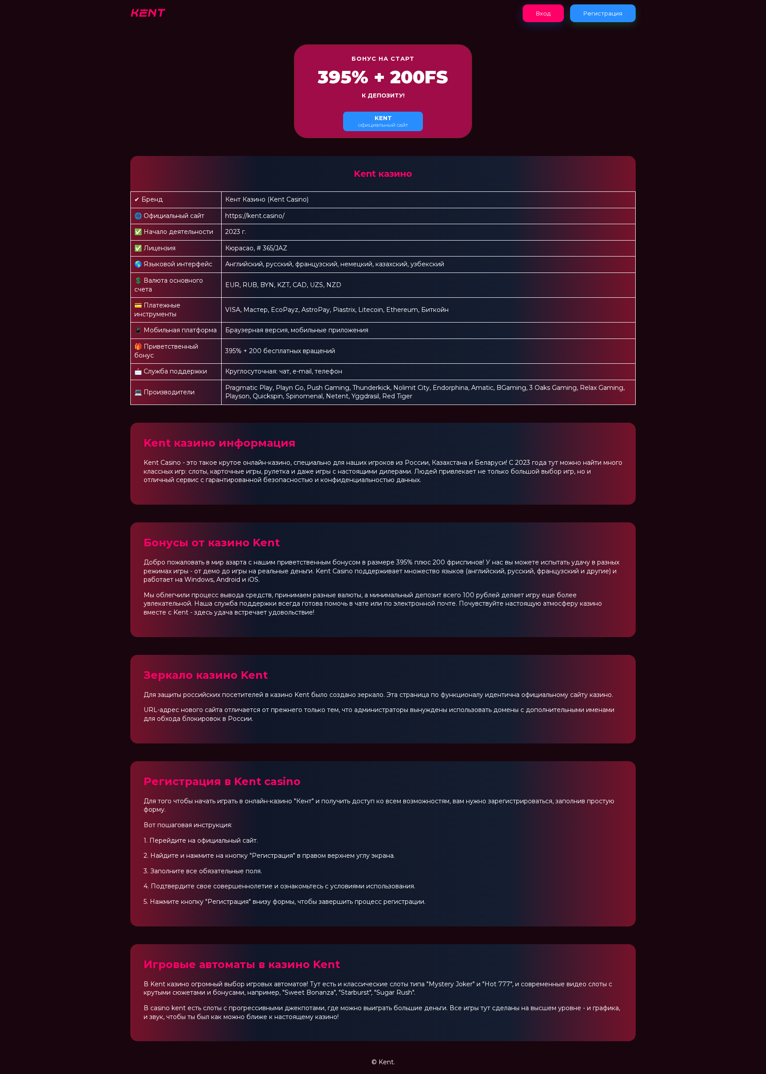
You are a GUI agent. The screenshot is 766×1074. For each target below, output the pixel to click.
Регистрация (602, 13)
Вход (543, 13)
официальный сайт (383, 121)
